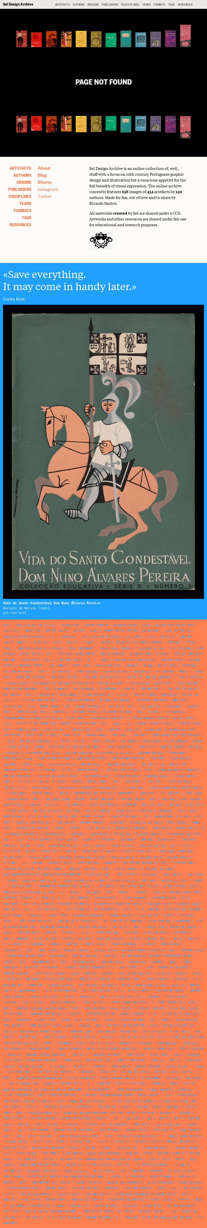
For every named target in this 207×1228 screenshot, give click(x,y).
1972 (171, 950)
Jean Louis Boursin (38, 904)
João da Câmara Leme (23, 1084)
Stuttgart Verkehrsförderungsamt (107, 1095)
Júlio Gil (131, 729)
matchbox (128, 840)
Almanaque (177, 753)
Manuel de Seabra (53, 782)
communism (34, 985)
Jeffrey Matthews (123, 944)
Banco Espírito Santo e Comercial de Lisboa (72, 758)
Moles (178, 1118)
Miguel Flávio (174, 886)
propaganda (11, 950)
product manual (161, 1176)
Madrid (49, 1084)
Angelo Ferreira (148, 1066)
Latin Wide (119, 735)
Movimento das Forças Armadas (139, 642)
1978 (168, 1095)
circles (73, 642)
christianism (139, 683)
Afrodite (109, 863)
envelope (86, 996)
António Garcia (156, 979)
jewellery (10, 631)
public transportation (185, 1136)
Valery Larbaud (160, 1200)
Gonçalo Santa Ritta (48, 1142)
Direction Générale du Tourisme (167, 1217)
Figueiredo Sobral (170, 991)
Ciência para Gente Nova (174, 625)
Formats (159, 4)
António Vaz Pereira (95, 979)
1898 (19, 1113)
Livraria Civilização (32, 828)
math (146, 1049)
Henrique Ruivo (60, 863)
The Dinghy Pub (151, 764)
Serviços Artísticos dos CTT (139, 1136)
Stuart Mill (179, 1031)
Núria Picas (81, 729)
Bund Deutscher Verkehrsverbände (50, 1211)
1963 (153, 1014)
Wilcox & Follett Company (123, 1020)
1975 (108, 1136)
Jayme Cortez (171, 875)
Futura (63, 793)
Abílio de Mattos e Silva (35, 625)
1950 (19, 1130)
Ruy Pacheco (87, 985)
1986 (10, 741)
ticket (30, 851)
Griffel (68, 996)
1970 (195, 979)
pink (10, 1194)
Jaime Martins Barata (106, 718)
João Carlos (65, 822)
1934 (173, 1188)
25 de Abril (58, 1066)
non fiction (167, 665)
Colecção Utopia (150, 648)
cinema (106, 973)
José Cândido (192, 1188)
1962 (137, 927)
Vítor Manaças (176, 741)
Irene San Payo (14, 1147)
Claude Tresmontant (18, 1095)
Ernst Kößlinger (102, 805)
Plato (132, 991)
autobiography (98, 1089)
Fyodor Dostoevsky (129, 1089)
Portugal (35, 915)
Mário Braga (121, 1066)
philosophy (128, 1031)
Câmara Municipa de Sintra (39, 1165)
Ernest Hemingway (80, 648)
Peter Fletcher (45, 938)
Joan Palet (195, 875)
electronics (135, 1176)
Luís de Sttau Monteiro (59, 991)
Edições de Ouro (19, 886)
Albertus (51, 967)
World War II (67, 840)
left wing (48, 1153)
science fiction (190, 1049)
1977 (60, 1101)
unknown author (42, 1182)
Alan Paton (11, 851)
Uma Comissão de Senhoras (122, 921)
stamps (12, 880)
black (80, 799)
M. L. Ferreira (99, 1084)
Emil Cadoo (194, 793)
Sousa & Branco (27, 729)
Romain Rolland (98, 1217)
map (98, 1026)
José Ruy (177, 985)
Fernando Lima (80, 1031)
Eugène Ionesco (91, 822)
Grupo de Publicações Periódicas (112, 1049)
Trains (196, 973)
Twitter (45, 196)
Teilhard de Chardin (115, 700)
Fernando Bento (42, 962)
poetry (65, 1182)
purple (177, 938)
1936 (22, 962)
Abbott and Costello (87, 1200)
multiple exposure (47, 811)
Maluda (49, 660)
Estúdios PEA (95, 1008)
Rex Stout (155, 782)
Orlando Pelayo (192, 950)
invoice (23, 1124)
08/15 (179, 1159)
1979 (6, 1153)
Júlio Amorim (72, 1153)
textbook (195, 747)
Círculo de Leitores (145, 822)
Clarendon (128, 805)
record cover (13, 857)
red (103, 724)
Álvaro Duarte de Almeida (106, 1124)
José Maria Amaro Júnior (76, 654)
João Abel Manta (96, 1194)
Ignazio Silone (186, 1147)
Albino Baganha (160, 1089)
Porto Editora (18, 747)
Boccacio (129, 1206)
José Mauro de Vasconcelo (77, 921)
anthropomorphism (180, 1206)
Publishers (110, 4)
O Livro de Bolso (80, 1078)
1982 (146, 625)
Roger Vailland (97, 875)
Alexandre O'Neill (71, 1043)
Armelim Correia (76, 950)
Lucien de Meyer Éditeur (125, 1026)
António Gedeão (171, 747)
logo (28, 950)
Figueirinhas (150, 1078)
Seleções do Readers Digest (41, 1031)
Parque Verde (17, 799)
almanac (34, 805)
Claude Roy (137, 962)
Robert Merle (56, 1200)
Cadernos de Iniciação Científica (33, 753)
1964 (115, 724)
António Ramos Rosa (32, 712)
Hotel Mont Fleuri (184, 1008)
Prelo (148, 770)
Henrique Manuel (151, 1211)
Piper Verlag (42, 787)
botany (25, 845)
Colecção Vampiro (148, 834)
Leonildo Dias (105, 950)
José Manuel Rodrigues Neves (144, 863)
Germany (55, 944)
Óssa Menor (151, 741)
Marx (161, 1188)
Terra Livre (81, 665)
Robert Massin (172, 944)
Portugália (146, 747)
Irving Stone (13, 1014)
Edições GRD (28, 1037)
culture (46, 1136)
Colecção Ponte (159, 904)
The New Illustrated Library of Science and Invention (152, 1101)
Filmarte (140, 892)
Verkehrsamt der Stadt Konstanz (176, 735)
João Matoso (133, 782)
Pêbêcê (75, 828)
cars (69, 1026)
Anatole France (40, 857)
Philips (123, 1165)
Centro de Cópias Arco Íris (120, 996)
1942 (177, 1055)
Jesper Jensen (42, 793)
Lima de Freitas (189, 677)
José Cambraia (78, 898)
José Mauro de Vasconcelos (134, 660)
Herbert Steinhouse (131, 828)
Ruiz (118, 991)
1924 (152, 1020)
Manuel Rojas (183, 718)
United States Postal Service (84, 1118)
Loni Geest (134, 636)
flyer (152, 1159)
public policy (33, 1002)
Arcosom (173, 642)
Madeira (132, 1153)
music (153, 886)
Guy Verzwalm (13, 1049)
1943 (28, 758)
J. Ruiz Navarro (134, 898)
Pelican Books (81, 1142)
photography (72, 1124)
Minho (148, 665)
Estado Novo (16, 793)
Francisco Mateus (64, 677)
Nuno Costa (140, 1124)
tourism (50, 933)
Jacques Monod (151, 857)
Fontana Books (55, 1188)
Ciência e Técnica (43, 996)
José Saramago (83, 689)
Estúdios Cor (150, 706)
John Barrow (164, 671)
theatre (71, 851)
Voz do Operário (98, 811)
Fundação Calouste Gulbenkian (39, 1078)
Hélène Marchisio (89, 706)
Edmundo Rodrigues (17, 776)
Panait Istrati (69, 1049)
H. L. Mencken (126, 1217)
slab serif (128, 967)
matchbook (137, 1060)
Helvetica (173, 1078)
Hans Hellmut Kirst (131, 1084)
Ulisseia (108, 985)
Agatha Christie (123, 880)
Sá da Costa (194, 805)
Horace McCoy (13, 805)
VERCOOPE (139, 735)
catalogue (173, 706)
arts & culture (131, 886)
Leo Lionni (11, 1107)
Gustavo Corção (132, 799)
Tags (171, 4)
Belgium (9, 863)
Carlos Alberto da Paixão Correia (175, 787)
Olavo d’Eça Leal (167, 1124)
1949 (27, 909)
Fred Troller (87, 863)
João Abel (148, 880)
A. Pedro (61, 741)
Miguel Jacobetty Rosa (154, 724)
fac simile (33, 1217)
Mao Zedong (11, 695)
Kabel (195, 886)
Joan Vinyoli (73, 805)
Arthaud (158, 1084)
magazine (13, 1055)
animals (132, 665)
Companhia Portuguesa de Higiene (54, 1014)
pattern (80, 741)
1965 (6, 724)
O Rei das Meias (98, 828)
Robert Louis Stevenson (80, 1020)
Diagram (84, 1026)
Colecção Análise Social (41, 700)
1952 (153, 799)
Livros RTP (107, 1072)
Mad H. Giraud (147, 712)
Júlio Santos (148, 915)
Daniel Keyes (30, 654)
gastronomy (129, 741)
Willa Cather (127, 1147)
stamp (173, 1084)
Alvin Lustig (17, 1142)
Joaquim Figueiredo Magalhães (176, 892)
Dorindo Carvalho (85, 956)
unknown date (91, 764)
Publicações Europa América (24, 636)
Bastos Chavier (101, 1043)
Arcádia (153, 996)
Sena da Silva (153, 1031)
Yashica (90, 642)
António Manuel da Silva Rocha (27, 816)
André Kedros (17, 811)
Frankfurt (58, 956)
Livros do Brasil (156, 1147)
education (157, 758)
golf (153, 1026)
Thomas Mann (96, 735)
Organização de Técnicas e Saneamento (104, 793)
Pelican (52, 805)
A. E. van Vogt (131, 787)
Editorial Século (62, 764)
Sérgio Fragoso (54, 1037)
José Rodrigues (18, 1072)
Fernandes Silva (155, 776)
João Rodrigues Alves (35, 921)
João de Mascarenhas (35, 1194)
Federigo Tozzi (111, 962)
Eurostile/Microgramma (20, 689)
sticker (159, 1072)
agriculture (72, 735)
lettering (47, 770)
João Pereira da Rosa (112, 1107)
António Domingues (77, 938)
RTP (90, 660)
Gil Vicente (60, 671)
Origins (93, 4)
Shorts (44, 182)
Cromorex (77, 834)
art (67, 706)
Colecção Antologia (92, 927)
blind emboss (13, 915)
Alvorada (148, 944)
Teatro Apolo (17, 683)
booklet (194, 938)
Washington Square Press (26, 956)
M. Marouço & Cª (49, 898)
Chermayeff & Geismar (135, 1043)
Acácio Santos (121, 1008)
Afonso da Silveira (173, 967)
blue (115, 782)
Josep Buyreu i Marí (41, 735)
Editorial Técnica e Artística (67, 1107)
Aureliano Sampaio (110, 938)
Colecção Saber (125, 625)
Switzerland (167, 840)
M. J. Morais (13, 944)
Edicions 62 (12, 985)
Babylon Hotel (28, 933)
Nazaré (74, 892)
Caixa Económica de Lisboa (84, 880)
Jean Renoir (180, 758)
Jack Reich (128, 1037)
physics (108, 1037)
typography (108, 689)
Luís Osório (105, 886)
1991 (99, 729)
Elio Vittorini (76, 909)
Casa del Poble (153, 1037)
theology (47, 1159)
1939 (42, 671)
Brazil (197, 741)
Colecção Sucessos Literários (95, 1188)
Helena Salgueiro (160, 1182)
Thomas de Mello (156, 933)
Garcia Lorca (94, 944)
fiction (122, 695)
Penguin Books (178, 857)
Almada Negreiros (119, 747)
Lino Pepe (130, 933)
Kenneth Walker (163, 898)
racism (52, 1124)
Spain (39, 747)
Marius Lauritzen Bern (78, 724)
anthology (120, 927)
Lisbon (115, 1176)
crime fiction (106, 933)
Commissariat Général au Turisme (107, 1211)
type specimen (179, 648)
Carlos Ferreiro (83, 973)
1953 (6, 625)
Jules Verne (29, 660)
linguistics (161, 828)
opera (166, 1020)
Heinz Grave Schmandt (99, 851)
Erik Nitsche (109, 1130)
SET (145, 816)
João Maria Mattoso (100, 1014)
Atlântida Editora (63, 845)
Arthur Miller (122, 845)
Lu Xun (147, 967)
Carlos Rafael (105, 898)
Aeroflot (190, 1043)
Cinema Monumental (97, 695)
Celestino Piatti (175, 880)
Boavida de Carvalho (113, 1142)
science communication (33, 822)
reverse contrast (151, 1008)
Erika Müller (163, 1130)
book (6, 1078)
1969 (105, 869)
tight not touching (181, 689)
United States (126, 875)
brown (198, 880)
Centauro (9, 764)
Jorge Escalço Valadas (75, 787)
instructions (151, 689)
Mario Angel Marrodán (175, 851)
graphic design (120, 915)
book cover (163, 683)
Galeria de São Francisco (35, 724)
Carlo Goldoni (188, 683)
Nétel (146, 991)
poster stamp (38, 1130)
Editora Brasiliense (23, 1188)
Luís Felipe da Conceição (100, 636)
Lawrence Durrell (150, 753)
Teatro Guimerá (105, 1206)
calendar (9, 1002)
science (180, 979)
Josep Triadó (48, 950)
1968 (149, 1118)
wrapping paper (30, 665)
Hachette (167, 636)
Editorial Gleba (57, 799)
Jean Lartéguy (55, 729)
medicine (13, 979)
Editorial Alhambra (34, 741)
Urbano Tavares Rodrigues (46, 1055)
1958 (31, 1136)
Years (146, 4)
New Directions (47, 909)
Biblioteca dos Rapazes (54, 1072)
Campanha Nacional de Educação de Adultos (99, 753)
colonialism (12, 706)
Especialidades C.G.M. (40, 880)
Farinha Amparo (103, 741)
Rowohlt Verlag (136, 1130)
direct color (13, 1118)
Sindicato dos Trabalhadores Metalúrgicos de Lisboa (101, 1159)
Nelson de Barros (128, 904)
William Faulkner (96, 991)
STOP (57, 642)
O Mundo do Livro (134, 1072)
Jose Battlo (79, 1206)
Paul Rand (10, 909)
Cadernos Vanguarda (88, 915)
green (7, 933)
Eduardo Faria (45, 1020)
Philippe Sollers (42, 1118)
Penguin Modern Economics (178, 770)
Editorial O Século (170, 973)
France (113, 729)
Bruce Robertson (102, 799)
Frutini (89, 1147)
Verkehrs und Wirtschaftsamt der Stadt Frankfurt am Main (109, 1113)
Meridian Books (122, 857)
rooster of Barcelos (156, 811)
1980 (39, 845)
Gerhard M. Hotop (121, 706)
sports (77, 782)
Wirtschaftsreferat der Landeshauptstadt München (41, 875)
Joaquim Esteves (177, 631)
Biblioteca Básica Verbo (105, 1060)
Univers (146, 840)
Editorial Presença (151, 700)
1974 (75, 1008)
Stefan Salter (176, 996)
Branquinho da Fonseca (86, 1101)
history (73, 944)
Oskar (106, 642)
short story (178, 764)
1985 (19, 1136)
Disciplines (130, 4)
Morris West (50, 851)
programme (182, 921)
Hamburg (157, 1060)
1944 (109, 892)
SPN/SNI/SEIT (168, 1043)
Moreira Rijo (55, 834)
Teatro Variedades (59, 979)
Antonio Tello (71, 1084)
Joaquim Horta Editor (122, 770)
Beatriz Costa (68, 1194)
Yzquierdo (116, 822)
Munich (174, 805)
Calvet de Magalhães (137, 851)
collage (184, 1113)
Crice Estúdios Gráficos (57, 1095)
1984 (128, 724)
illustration (182, 863)
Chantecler (164, 1049)
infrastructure (125, 776)
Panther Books (132, 956)
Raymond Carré (83, 962)
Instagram (48, 189)
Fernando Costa (127, 979)
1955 (151, 636)
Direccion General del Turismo (81, 857)
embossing (142, 671)
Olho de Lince (67, 816)
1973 (22, 1182)
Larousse (155, 1171)
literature (46, 695)
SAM (48, 654)
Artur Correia (104, 1171)
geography (36, 944)
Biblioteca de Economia (182, 909)
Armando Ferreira (62, 1002)
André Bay (179, 700)
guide (125, 985)
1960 (38, 1124)
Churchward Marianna (157, 869)
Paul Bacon (106, 787)
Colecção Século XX (43, 1113)
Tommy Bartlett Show (44, 1026)
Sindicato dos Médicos (126, 1200)
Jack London (57, 665)
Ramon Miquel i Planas (171, 816)
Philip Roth (155, 927)
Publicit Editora (152, 845)
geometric (185, 1089)
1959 (173, 1211)
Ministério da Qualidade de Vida (28, 892)
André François (86, 671)
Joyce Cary (11, 1211)
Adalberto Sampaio (138, 1188)
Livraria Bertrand (80, 700)
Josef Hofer (135, 1055)
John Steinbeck (131, 1171)
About (44, 168)
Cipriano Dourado (181, 1171)
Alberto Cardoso (99, 1165)
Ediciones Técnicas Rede (102, 677)
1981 (165, 1159)
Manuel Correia (132, 1014)
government (27, 991)
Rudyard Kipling (31, 1066)
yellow (66, 770)
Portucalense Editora (133, 973)
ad (61, 892)
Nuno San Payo (153, 805)
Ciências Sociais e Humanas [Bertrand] (165, 1142)
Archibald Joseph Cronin (181, 799)
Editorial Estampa (17, 898)
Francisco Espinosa (105, 1055)
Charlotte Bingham (124, 816)
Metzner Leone (71, 660)
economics (181, 933)
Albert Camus (57, 915)
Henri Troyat (149, 1095)
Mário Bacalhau (88, 770)
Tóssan (103, 660)
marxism (110, 956)
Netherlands (72, 1060)
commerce (59, 712)
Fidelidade (11, 758)
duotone (162, 654)
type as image (125, 869)
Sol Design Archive (18, 4)
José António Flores (49, 973)
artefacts (62, 4)
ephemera (22, 1020)
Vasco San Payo (93, 1002)
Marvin (184, 671)
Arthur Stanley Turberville (155, 695)
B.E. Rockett (170, 793)
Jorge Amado (12, 1176)
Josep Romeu (75, 718)
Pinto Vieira (94, 816)
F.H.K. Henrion (147, 909)
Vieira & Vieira (60, 985)
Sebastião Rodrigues (18, 770)
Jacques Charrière (82, 869)
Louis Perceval (190, 1182)
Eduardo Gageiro (15, 973)
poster (106, 1147)
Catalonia (85, 1072)
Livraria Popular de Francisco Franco (32, 869)
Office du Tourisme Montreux (149, 677)
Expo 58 (31, 1107)
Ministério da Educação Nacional (74, 747)
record (168, 915)
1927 (180, 811)
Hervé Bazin (105, 1031)
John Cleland (30, 1200)
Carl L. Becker (94, 845)
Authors (78, 4)
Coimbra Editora (75, 1171)
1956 (19, 840)
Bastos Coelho (177, 1066)
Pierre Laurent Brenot (117, 1078)
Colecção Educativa (42, 1171)
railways (166, 1113)
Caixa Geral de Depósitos (109, 834)
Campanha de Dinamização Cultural (64, 886)
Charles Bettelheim (150, 985)
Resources (185, 4)
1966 (193, 811)
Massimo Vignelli (171, 1153)
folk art (149, 875)
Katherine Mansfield (55, 927)
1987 (63, 962)
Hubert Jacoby (57, 631)
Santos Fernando (15, 938)
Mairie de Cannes (183, 927)
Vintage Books (172, 660)
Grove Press (159, 1055)
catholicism (70, 625)
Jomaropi (99, 1066)
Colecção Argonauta (74, 904)
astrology (146, 793)
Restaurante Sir (96, 776)
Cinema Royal (151, 1206)
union (173, 962)
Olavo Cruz (25, 782)
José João (132, 1118)
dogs (36, 799)
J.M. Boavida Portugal (152, 1165)
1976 (25, 764)
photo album (97, 782)
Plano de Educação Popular (57, 776)
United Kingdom (112, 654)
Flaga (148, 1153)
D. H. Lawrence (63, 636)
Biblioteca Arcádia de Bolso (39, 648)
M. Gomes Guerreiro (167, 1002)
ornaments (73, 1165)
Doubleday (41, 642)
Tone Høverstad (105, 909)
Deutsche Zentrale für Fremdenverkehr (101, 712)
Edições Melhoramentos (124, 1182)
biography (102, 904)
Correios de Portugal (99, 840)
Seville (184, 1200)
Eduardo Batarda (116, 671)
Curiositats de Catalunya (73, 1130)
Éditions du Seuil (76, 933)
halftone (73, 811)
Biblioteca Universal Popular (55, 1147)
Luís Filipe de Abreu (64, 1217)
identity (78, 1055)
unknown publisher (121, 764)
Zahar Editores (40, 1049)
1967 (116, 1118)
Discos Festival (84, 1037)
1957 (23, 863)
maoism (123, 892)
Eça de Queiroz (39, 840)
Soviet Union (25, 1153)
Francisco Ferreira (42, 1060)
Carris (59, 828)
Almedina (128, 689)
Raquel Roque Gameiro (116, 648)
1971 (6, 1008)
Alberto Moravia (88, 1182)
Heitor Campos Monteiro (129, 1002)
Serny (192, 1002)
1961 (28, 695)
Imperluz (80, 1066)
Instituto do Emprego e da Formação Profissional (65, 1176)
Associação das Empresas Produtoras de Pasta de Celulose (78, 683)
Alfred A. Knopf (85, 631)
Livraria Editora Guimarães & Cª (89, 967)
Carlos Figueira (108, 665)
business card (140, 654)
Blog (42, 175)
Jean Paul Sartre (148, 1107)
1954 (174, 845)
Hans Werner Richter (128, 758)
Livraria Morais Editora (148, 718)
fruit (188, 845)
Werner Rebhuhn (96, 625)
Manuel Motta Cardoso (120, 631)
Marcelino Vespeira (30, 677)
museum (172, 1107)
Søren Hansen (49, 706)
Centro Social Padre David (78, 1136)
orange (38, 863)
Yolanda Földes (187, 904)
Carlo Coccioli (182, 1072)
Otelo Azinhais (54, 689)
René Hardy (68, 695)
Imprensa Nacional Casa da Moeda (41, 1008)
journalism (32, 631)
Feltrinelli (26, 1159)
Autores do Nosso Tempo (148, 938)
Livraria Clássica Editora (142, 950)
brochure (33, 979)
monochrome (151, 631)
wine (126, 909)
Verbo (39, 764)
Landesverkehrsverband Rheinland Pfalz (145, 1194)
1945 (30, 706)
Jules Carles (176, 822)
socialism (31, 967)
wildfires (193, 1078)
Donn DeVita (125, 811)
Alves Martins (159, 921)
